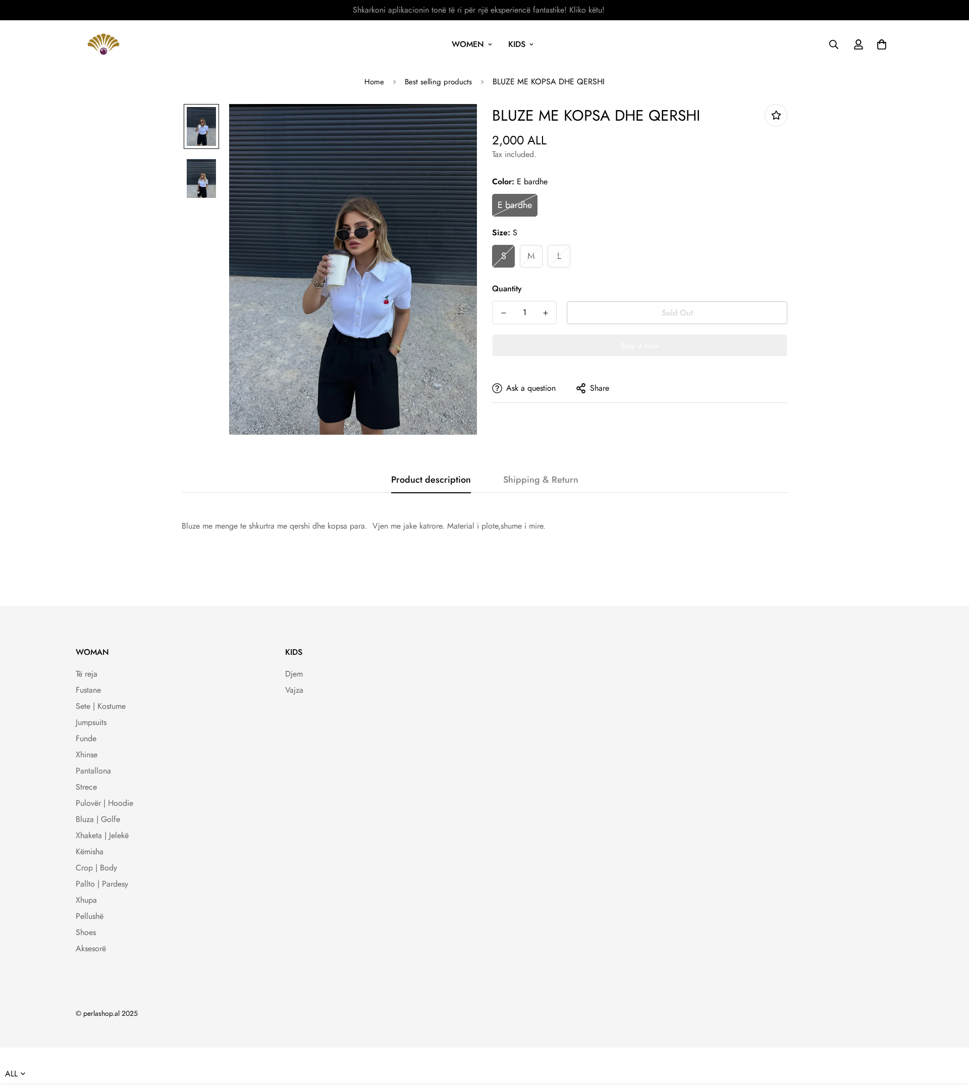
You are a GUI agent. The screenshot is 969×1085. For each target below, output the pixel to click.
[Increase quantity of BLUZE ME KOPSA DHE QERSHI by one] (545, 313)
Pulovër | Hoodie (104, 803)
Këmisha (89, 851)
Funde (86, 738)
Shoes (86, 932)
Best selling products (438, 81)
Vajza (294, 690)
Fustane (88, 690)
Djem (294, 674)
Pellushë (89, 916)
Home (374, 81)
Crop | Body (96, 867)
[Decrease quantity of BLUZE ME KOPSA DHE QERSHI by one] (503, 313)
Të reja (86, 674)
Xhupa (86, 900)
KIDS (516, 44)
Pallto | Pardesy (102, 884)
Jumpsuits (91, 722)
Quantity (507, 288)
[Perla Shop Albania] (103, 44)
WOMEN (468, 44)
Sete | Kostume (101, 706)
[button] (879, 44)
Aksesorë (91, 948)
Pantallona (93, 771)
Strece (86, 787)
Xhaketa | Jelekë (102, 835)
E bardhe (515, 205)
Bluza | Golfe (98, 819)
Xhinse (86, 754)
